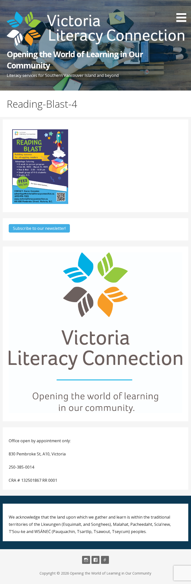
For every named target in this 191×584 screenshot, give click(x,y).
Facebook (95, 560)
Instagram (86, 560)
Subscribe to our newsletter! (39, 228)
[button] (183, 12)
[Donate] (105, 560)
